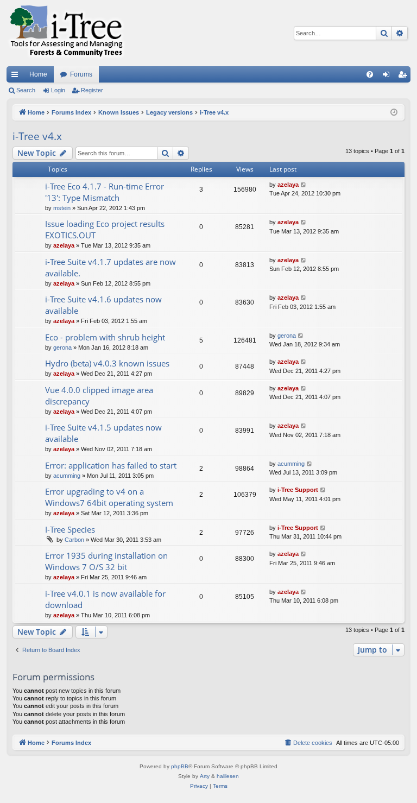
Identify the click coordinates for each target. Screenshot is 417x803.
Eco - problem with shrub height (105, 337)
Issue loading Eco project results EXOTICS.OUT (105, 229)
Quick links (17, 77)
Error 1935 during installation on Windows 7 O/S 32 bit (106, 561)
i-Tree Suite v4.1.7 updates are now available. (110, 267)
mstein (62, 208)
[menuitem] (370, 74)
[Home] (66, 33)
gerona (62, 347)
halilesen (228, 776)
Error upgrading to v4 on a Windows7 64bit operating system (109, 497)
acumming (66, 475)
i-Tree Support (297, 489)
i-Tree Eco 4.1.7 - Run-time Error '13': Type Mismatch (104, 192)
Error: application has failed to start (110, 465)
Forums (81, 74)
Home (38, 74)
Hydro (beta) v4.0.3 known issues (107, 363)
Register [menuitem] (404, 77)
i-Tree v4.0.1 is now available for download (105, 599)
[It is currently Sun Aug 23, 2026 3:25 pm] (393, 112)
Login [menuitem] (388, 77)
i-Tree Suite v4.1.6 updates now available (103, 305)
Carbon (74, 539)
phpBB (179, 766)
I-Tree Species (70, 529)
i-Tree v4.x (37, 136)
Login (58, 90)
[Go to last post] (303, 184)
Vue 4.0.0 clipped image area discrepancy (99, 395)
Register (92, 90)
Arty (205, 776)
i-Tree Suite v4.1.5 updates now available (103, 433)
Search (25, 90)
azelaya (288, 184)
